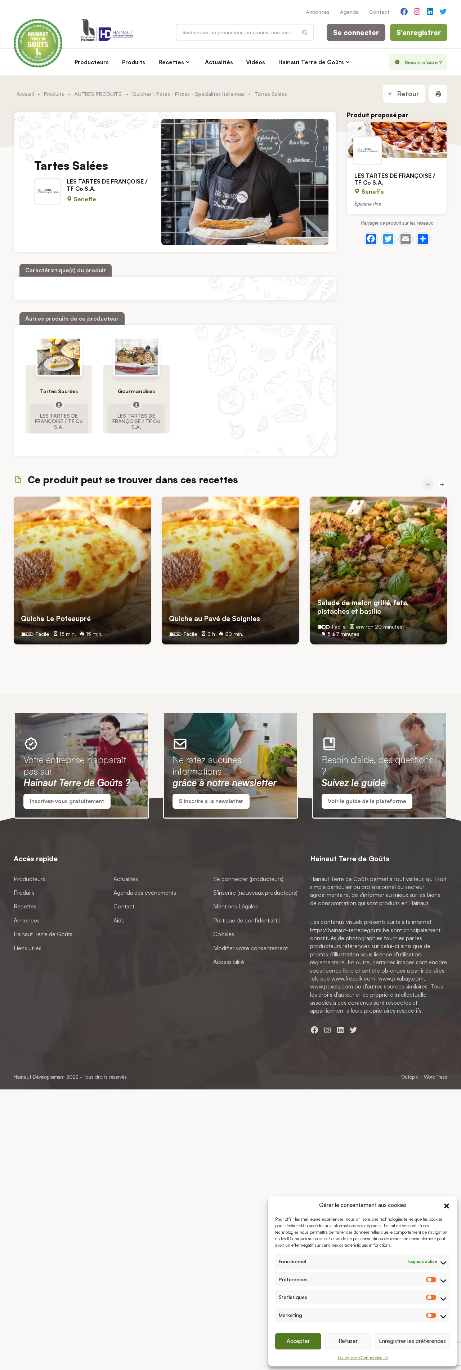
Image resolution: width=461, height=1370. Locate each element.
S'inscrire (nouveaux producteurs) (255, 892)
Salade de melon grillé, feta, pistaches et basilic (363, 607)
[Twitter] (388, 239)
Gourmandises (136, 391)
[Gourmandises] (136, 357)
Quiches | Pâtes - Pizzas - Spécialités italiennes (188, 94)
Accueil (25, 94)
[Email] (405, 239)
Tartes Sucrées (59, 391)
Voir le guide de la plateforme (367, 801)
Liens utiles (27, 948)
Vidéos (255, 62)
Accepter (298, 1341)
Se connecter (356, 32)
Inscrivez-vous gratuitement (67, 801)
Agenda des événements (144, 892)
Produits (133, 62)
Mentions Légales (235, 906)
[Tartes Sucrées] (58, 357)
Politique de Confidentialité (363, 1357)
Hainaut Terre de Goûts (311, 62)
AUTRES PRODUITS (98, 94)
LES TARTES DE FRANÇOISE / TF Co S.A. (107, 185)
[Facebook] (371, 239)
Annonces (318, 11)
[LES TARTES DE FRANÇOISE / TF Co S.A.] (397, 140)
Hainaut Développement (39, 1077)
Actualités (219, 62)
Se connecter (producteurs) (248, 878)
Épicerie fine (367, 204)
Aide (119, 920)
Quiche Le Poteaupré (56, 618)
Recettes (171, 62)
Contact (379, 11)
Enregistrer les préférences (412, 1341)
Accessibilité (228, 961)
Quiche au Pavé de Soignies (214, 618)
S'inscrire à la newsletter (211, 801)
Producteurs (92, 62)
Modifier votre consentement (250, 948)
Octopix (409, 1077)
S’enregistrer (419, 32)
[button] (446, 1205)
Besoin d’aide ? (423, 62)
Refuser (348, 1341)
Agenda (349, 11)
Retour (407, 93)
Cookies (223, 934)
